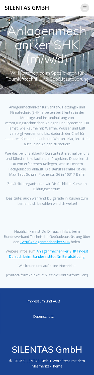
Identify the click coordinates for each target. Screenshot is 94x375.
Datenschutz (43, 316)
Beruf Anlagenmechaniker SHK (45, 241)
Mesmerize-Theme (47, 366)
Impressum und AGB (43, 301)
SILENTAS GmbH (27, 8)
